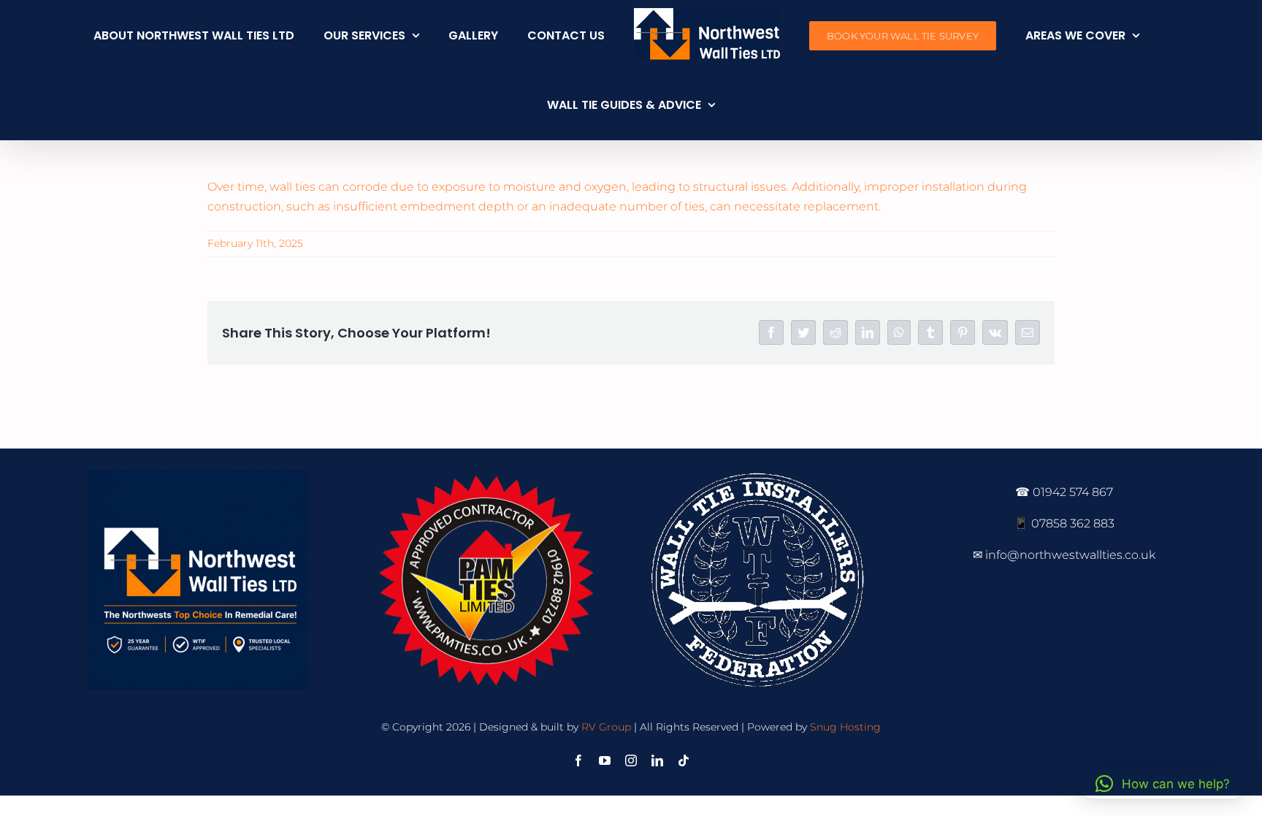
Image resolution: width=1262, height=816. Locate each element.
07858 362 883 (1072, 523)
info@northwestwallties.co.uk (1070, 555)
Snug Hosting (845, 726)
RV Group (606, 726)
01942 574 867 (1073, 492)
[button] (1162, 783)
